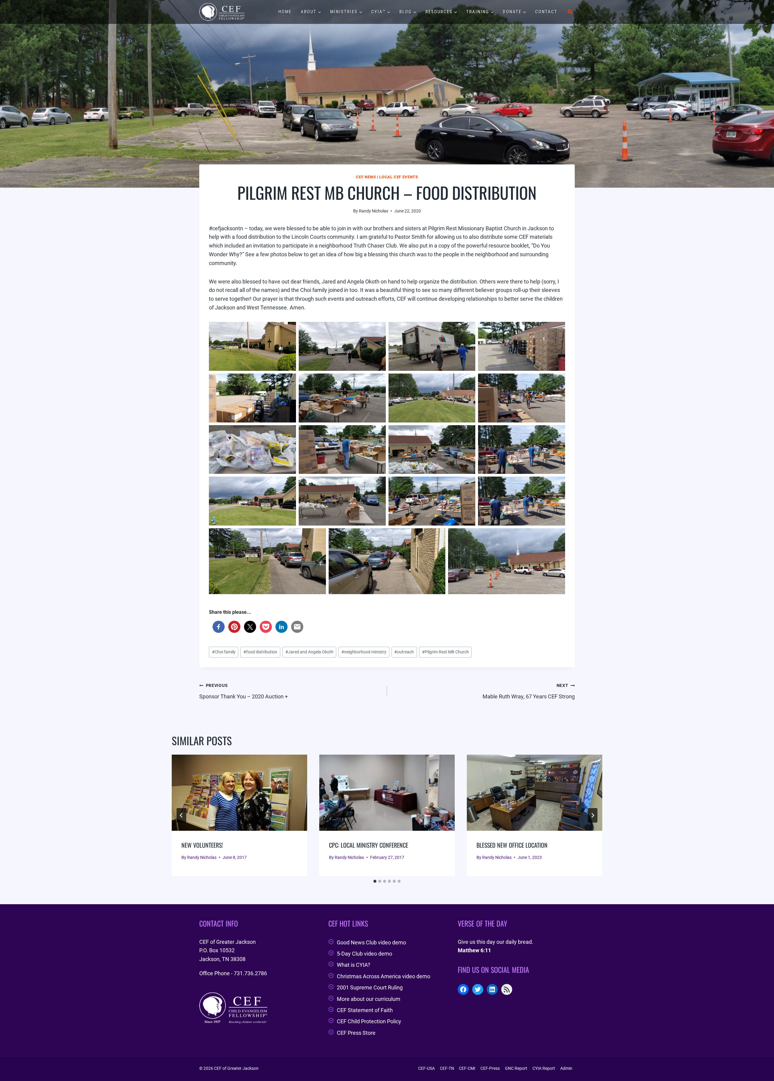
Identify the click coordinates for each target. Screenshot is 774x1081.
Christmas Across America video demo (383, 976)
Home (285, 12)
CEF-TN (447, 1068)
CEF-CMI (467, 1068)
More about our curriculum (368, 999)
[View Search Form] (570, 12)
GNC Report (516, 1068)
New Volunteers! (202, 845)
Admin (566, 1068)
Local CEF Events (398, 177)
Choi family (224, 652)
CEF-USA (426, 1068)
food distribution (260, 652)
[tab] (374, 881)
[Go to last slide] (181, 815)
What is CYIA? (353, 965)
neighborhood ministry (363, 652)
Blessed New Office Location (512, 845)
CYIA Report (543, 1068)
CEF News (366, 177)
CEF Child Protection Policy (369, 1021)
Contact (546, 12)
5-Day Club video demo (364, 953)
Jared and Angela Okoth (309, 652)
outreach (404, 652)
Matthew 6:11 (474, 950)
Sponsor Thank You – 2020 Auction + (243, 691)
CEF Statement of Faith (365, 1010)
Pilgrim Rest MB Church (445, 652)
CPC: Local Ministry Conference (368, 845)
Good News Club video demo (371, 942)
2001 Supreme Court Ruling (370, 987)
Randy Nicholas (373, 211)
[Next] (592, 815)
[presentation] (239, 793)
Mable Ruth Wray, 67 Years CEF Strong (529, 691)
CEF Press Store (356, 1033)
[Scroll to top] (758, 1060)
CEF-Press (490, 1068)
